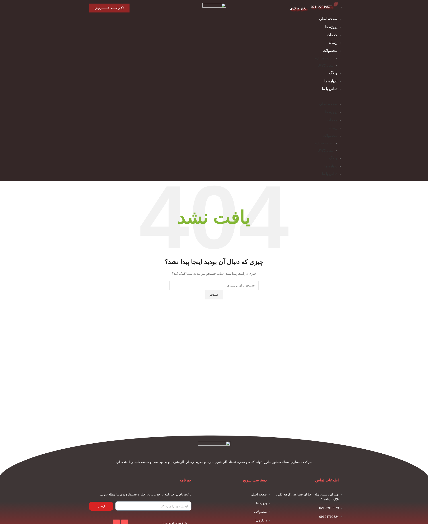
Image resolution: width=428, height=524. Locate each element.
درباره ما (330, 81)
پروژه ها (331, 27)
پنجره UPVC (325, 65)
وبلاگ (333, 73)
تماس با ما (329, 89)
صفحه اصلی (328, 19)
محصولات (330, 51)
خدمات (332, 35)
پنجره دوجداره (324, 58)
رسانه (333, 43)
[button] (214, 98)
